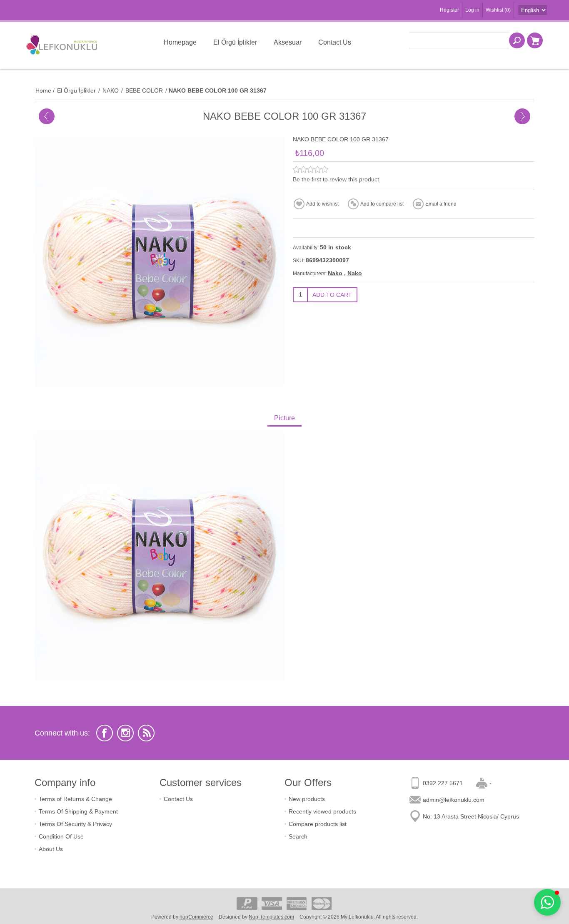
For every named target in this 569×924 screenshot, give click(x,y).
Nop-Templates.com (271, 917)
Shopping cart (535, 40)
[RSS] (146, 733)
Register (449, 10)
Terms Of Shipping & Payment (78, 811)
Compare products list (318, 824)
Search (298, 836)
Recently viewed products (322, 811)
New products (307, 799)
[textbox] (459, 40)
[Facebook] (104, 733)
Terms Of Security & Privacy (75, 824)
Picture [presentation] (284, 418)
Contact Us (178, 799)
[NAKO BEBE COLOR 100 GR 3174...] (522, 116)
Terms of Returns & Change (75, 799)
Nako (335, 273)
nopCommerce (196, 917)
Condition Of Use (61, 836)
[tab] (284, 419)
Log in (472, 10)
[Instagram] (125, 733)
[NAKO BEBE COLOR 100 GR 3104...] (47, 116)
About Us (51, 849)
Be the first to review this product (336, 179)
